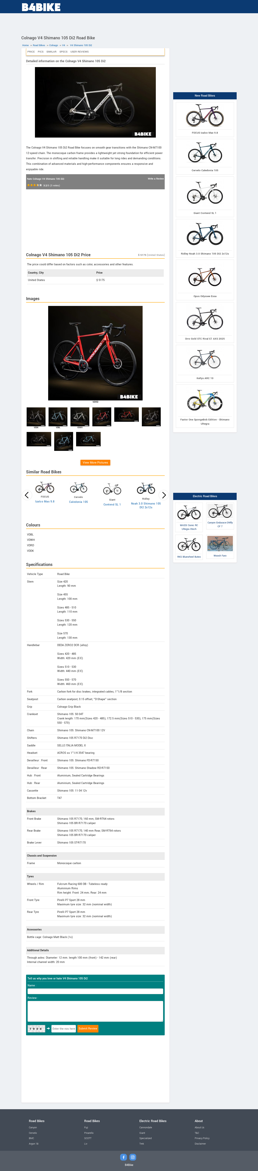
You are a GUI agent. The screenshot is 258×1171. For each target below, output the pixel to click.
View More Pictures (95, 463)
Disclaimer (200, 1143)
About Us (199, 1127)
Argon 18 (33, 1143)
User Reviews (79, 51)
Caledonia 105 (78, 502)
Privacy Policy (202, 1138)
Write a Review (156, 178)
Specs (63, 51)
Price (31, 51)
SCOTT (87, 1138)
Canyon (33, 1127)
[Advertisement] (129, 23)
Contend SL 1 (112, 505)
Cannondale (145, 1127)
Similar (51, 51)
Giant (142, 1133)
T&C (197, 1133)
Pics (40, 51)
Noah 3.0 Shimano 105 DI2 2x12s (146, 505)
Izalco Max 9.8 (44, 502)
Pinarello (88, 1133)
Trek (141, 1143)
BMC (31, 1138)
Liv (85, 1143)
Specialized (145, 1138)
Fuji (86, 1127)
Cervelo (33, 1133)
